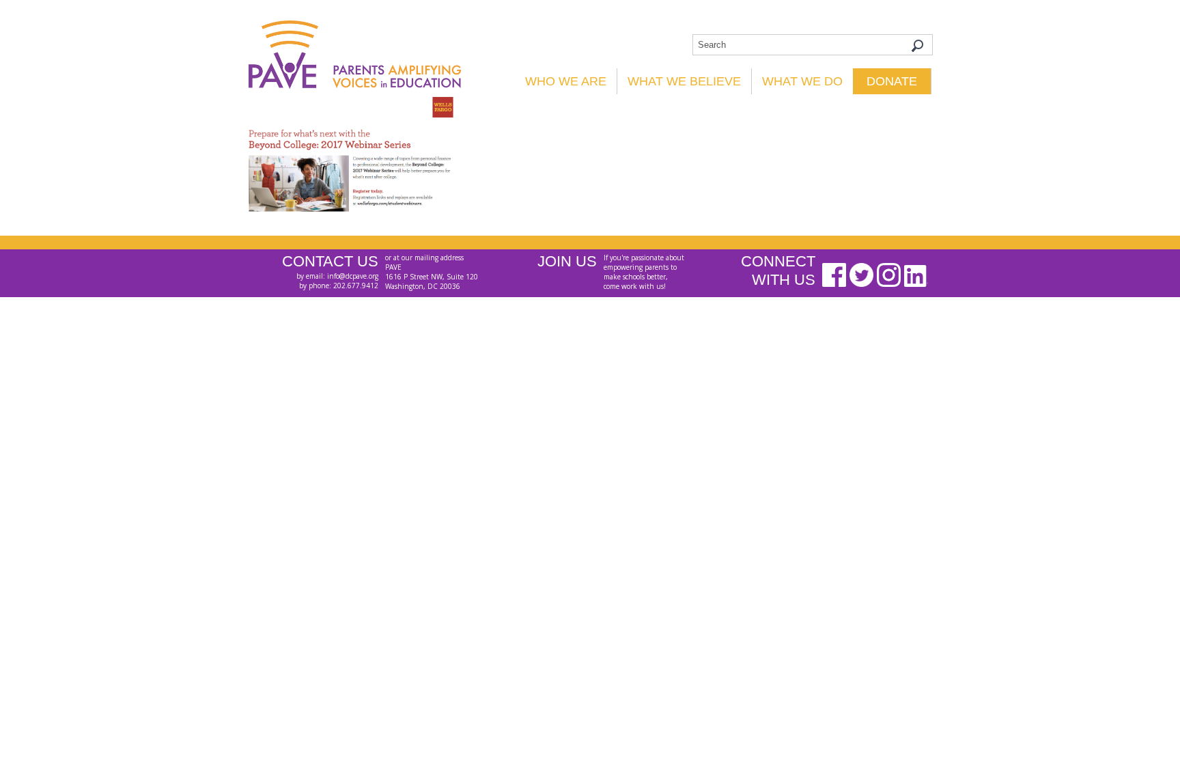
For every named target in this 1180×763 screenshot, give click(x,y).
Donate (892, 81)
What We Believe (684, 81)
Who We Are (565, 81)
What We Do (802, 81)
